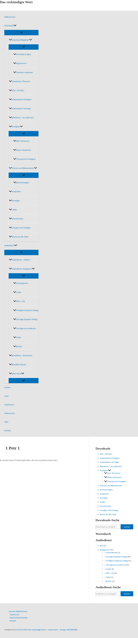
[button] (15, 25)
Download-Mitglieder (20, 40)
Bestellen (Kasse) (19, 364)
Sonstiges (16, 200)
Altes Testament (23, 141)
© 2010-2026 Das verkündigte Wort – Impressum (37, 629)
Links (6, 396)
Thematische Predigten (25, 159)
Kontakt (7, 430)
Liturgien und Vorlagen (21, 227)
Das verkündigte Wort (16, 2)
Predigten (16, 126)
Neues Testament (23, 150)
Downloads (9, 25)
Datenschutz (9, 413)
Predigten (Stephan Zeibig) (27, 310)
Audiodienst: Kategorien (22, 269)
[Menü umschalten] (21, 32)
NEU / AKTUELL (18, 90)
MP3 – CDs (20, 301)
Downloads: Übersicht (21, 81)
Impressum (9, 404)
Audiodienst (9, 245)
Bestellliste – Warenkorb (22, 355)
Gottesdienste (22, 283)
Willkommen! (10, 17)
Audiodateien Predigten (22, 99)
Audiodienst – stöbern (21, 259)
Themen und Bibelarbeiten (23, 168)
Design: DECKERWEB (68, 629)
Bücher (19, 346)
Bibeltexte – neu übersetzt (23, 117)
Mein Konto (16, 373)
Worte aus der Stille (20, 236)
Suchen (7, 387)
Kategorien (104, 550)
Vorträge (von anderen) (26, 328)
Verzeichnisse (17, 218)
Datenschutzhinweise (18, 617)
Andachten (16, 191)
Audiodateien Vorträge (21, 108)
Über (6, 422)
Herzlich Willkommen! (18, 611)
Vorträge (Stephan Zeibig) (26, 319)
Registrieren (21, 63)
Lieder (14, 209)
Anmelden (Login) (23, 54)
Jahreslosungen (22, 182)
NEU (102, 545)
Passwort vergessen (24, 72)
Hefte (18, 337)
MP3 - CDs (110, 573)
